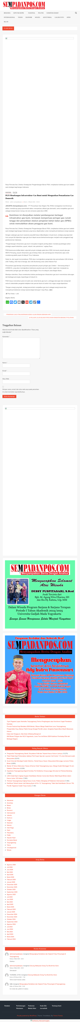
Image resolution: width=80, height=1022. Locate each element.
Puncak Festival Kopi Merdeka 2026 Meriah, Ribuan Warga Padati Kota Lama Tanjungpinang (36, 726)
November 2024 (12, 917)
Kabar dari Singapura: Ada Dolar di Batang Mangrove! (24, 734)
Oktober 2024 (11, 919)
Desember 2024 (12, 914)
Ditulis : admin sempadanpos (13, 202)
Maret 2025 (10, 907)
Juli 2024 (9, 927)
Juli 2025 (9, 897)
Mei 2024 (10, 932)
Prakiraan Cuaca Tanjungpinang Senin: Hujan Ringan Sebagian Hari (28, 314)
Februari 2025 (11, 909)
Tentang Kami (56, 1006)
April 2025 (10, 904)
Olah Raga (10, 828)
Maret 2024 (10, 937)
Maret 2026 (10, 877)
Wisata (37, 17)
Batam (9, 805)
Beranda (7, 13)
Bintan (9, 808)
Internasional (9, 17)
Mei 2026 (10, 872)
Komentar (6, 336)
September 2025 (12, 892)
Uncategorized (11, 847)
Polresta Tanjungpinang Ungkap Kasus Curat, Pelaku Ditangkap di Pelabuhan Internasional (35, 781)
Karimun (9, 818)
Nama (4, 363)
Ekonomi (29, 17)
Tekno (20, 17)
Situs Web (5, 379)
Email (4, 371)
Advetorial (47, 17)
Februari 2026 (11, 879)
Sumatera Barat (53, 13)
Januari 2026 (11, 882)
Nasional (31, 13)
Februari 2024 (11, 939)
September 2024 (12, 922)
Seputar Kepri (18, 13)
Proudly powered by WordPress (26, 1016)
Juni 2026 (10, 869)
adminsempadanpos (16, 954)
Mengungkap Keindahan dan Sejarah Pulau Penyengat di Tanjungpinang (42, 984)
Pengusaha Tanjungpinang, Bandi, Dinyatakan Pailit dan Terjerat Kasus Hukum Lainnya (34, 753)
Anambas (10, 803)
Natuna (9, 825)
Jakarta (9, 815)
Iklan (6, 21)
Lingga (9, 820)
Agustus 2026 (11, 865)
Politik (41, 13)
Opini (68, 17)
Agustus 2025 (11, 894)
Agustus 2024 (11, 924)
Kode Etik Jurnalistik (43, 1007)
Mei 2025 (10, 902)
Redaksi (7, 1006)
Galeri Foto (59, 17)
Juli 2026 (9, 867)
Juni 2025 (10, 899)
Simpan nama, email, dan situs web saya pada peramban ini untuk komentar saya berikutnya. (20, 390)
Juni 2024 (10, 929)
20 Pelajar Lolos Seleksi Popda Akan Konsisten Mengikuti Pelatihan (51, 317)
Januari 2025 (11, 912)
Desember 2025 (12, 884)
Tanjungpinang (11, 843)
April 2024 (10, 934)
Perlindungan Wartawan (20, 1007)
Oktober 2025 (11, 889)
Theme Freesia (58, 1016)
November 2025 (12, 887)
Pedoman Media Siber (32, 1007)
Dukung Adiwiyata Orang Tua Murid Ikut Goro (44, 966)
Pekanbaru (10, 833)
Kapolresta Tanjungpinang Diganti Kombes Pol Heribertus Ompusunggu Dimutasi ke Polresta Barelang (39, 771)
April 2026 (10, 874)
